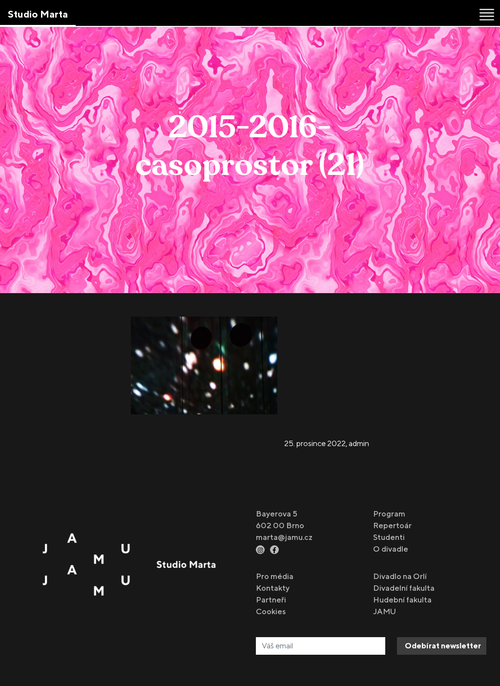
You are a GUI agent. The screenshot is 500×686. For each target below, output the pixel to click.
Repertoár (392, 525)
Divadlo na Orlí (400, 576)
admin (359, 443)
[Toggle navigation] (487, 14)
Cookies (271, 611)
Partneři (271, 599)
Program (389, 513)
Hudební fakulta (402, 599)
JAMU (384, 611)
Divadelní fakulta (404, 588)
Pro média (274, 576)
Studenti (389, 537)
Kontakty (273, 588)
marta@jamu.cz (284, 537)
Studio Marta (38, 14)
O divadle (390, 549)
